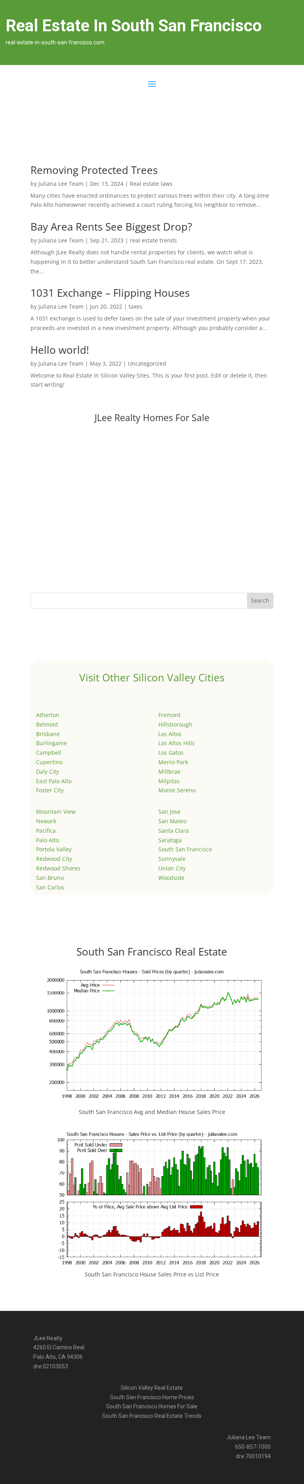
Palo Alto (47, 840)
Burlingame (51, 743)
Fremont (169, 715)
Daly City (47, 771)
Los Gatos (171, 752)
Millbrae (169, 771)
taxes (135, 306)
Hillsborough (175, 724)
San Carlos (50, 887)
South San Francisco (185, 849)
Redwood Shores (58, 868)
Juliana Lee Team (61, 183)
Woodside (171, 877)
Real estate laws (151, 183)
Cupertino (49, 762)
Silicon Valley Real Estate (152, 1388)
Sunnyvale (172, 858)
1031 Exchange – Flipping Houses (110, 293)
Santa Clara (173, 830)
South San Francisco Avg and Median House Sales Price (152, 1112)
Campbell (48, 752)
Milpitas (169, 781)
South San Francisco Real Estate (151, 951)
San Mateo (172, 821)
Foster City (50, 790)
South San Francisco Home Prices (152, 1397)
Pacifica (46, 830)
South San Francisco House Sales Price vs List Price (152, 1274)
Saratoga (170, 840)
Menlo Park (173, 762)
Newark (46, 821)
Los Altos (170, 734)
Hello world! (59, 350)
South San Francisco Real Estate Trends (151, 1416)
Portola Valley (54, 849)
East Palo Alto (54, 781)
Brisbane (48, 734)
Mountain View (56, 811)
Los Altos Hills (176, 743)
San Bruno (50, 877)
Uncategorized (147, 363)
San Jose (169, 811)
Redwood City (54, 858)
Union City (172, 868)
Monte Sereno (177, 790)
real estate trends (153, 240)
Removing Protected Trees (94, 170)
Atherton (47, 715)
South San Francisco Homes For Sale (152, 1406)
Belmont (47, 724)
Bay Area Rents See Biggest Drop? (111, 226)
